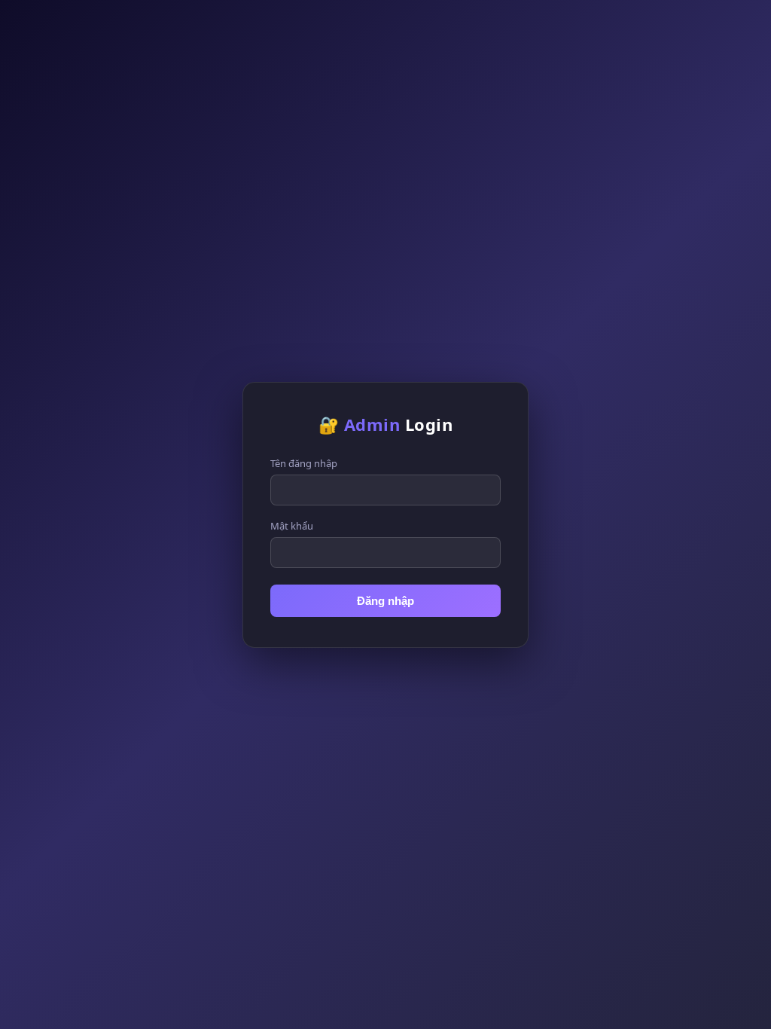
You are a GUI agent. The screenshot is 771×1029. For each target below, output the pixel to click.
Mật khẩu (291, 526)
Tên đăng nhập (303, 463)
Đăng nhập (385, 600)
